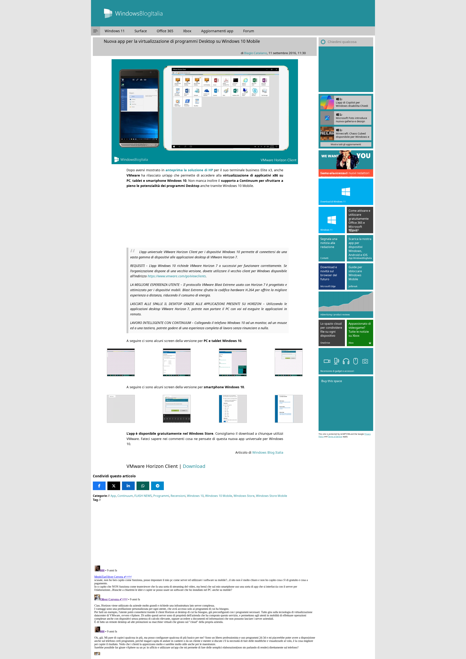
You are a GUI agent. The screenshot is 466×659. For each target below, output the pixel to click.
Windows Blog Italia (267, 452)
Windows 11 (115, 31)
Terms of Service (335, 436)
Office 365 (165, 31)
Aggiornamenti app (217, 31)
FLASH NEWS (143, 496)
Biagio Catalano (255, 53)
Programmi (161, 496)
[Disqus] (205, 609)
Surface (141, 31)
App (113, 496)
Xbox (187, 31)
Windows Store (244, 496)
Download (194, 466)
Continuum (125, 496)
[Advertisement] (205, 217)
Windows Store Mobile (271, 496)
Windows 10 (195, 496)
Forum (248, 31)
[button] (95, 31)
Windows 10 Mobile (218, 496)
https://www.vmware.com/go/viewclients (177, 276)
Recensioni (178, 496)
